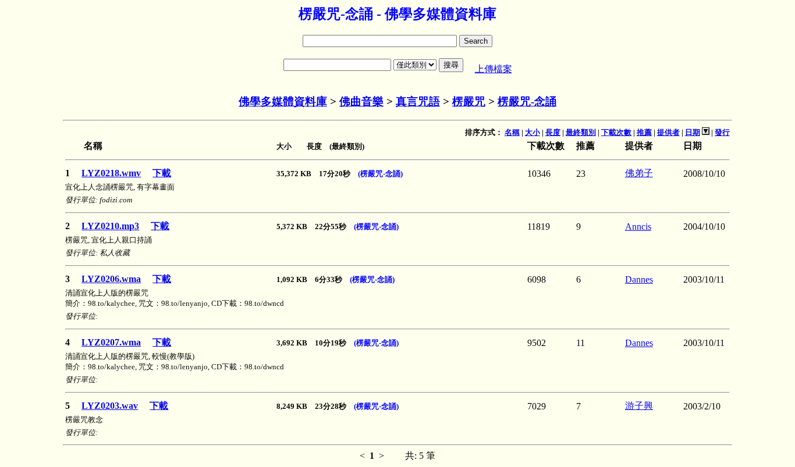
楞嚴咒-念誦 (527, 101)
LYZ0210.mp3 (110, 226)
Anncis (638, 226)
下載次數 (616, 132)
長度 (552, 132)
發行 (722, 132)
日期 (692, 132)
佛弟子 (639, 173)
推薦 (644, 132)
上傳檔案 (493, 69)
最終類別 (581, 132)
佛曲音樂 (361, 101)
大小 (532, 132)
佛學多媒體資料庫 (283, 101)
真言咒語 (418, 101)
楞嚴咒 (468, 101)
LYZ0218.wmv (111, 173)
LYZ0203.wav (109, 406)
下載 (161, 173)
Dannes (639, 279)
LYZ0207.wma (111, 342)
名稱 (512, 132)
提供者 (668, 132)
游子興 (639, 406)
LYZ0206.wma (111, 279)
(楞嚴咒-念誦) (380, 173)
